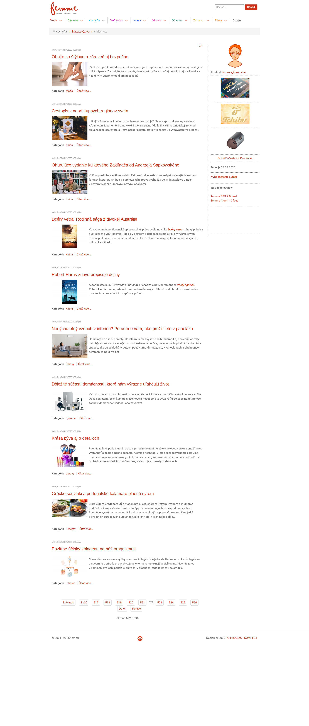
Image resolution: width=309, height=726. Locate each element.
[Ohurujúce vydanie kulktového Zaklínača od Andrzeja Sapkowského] (69, 182)
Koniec (136, 608)
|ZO (240, 638)
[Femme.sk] (68, 7)
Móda (69, 91)
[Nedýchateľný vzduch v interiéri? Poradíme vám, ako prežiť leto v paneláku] (69, 345)
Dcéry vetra (175, 229)
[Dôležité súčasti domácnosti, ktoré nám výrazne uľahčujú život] (69, 401)
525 (182, 602)
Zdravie (70, 583)
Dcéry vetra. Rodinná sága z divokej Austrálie (94, 219)
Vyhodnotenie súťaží (224, 176)
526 (194, 602)
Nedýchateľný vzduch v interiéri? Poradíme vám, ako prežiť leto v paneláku (122, 328)
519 (119, 602)
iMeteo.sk (246, 158)
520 (130, 602)
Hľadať (251, 7)
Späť (84, 602)
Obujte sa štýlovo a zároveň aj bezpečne (90, 56)
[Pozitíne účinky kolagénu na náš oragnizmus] (69, 566)
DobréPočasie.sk (228, 158)
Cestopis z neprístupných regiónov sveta (90, 110)
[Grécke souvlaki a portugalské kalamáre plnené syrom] (69, 507)
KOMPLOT (250, 638)
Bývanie (71, 418)
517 (96, 602)
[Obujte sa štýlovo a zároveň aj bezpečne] (69, 74)
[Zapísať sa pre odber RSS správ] (200, 45)
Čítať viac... (84, 91)
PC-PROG (232, 638)
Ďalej (122, 608)
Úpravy (70, 364)
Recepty (71, 529)
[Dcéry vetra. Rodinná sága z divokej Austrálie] (69, 236)
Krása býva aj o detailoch (75, 438)
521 (142, 602)
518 (107, 602)
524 (171, 602)
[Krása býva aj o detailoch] (69, 455)
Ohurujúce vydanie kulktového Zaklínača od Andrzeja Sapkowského (115, 165)
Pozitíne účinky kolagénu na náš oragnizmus (94, 548)
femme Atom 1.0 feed (224, 200)
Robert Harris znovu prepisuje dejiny (86, 274)
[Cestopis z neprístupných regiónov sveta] (69, 128)
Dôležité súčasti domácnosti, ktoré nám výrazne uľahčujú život (110, 384)
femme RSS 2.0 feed (224, 196)
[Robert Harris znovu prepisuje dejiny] (69, 291)
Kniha (69, 145)
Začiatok (68, 602)
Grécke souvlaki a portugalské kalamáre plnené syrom (103, 493)
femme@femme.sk (234, 72)
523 (159, 602)
